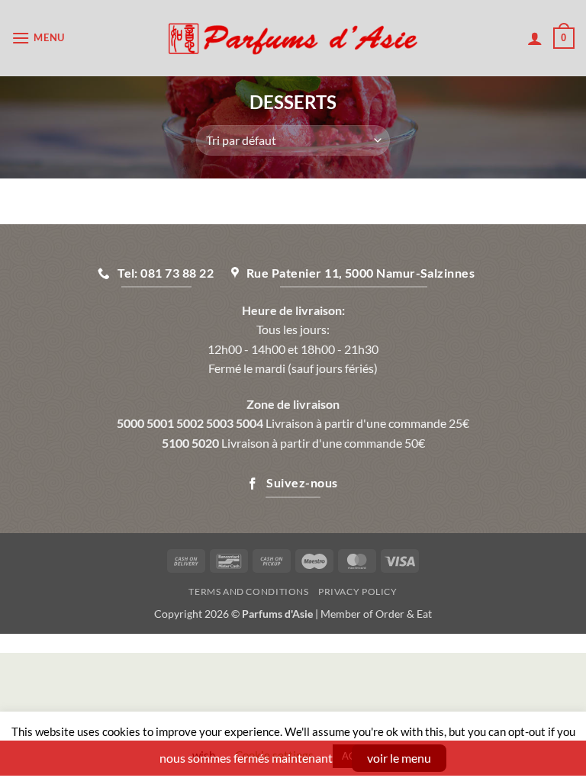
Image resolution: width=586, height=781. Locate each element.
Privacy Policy (358, 591)
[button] (38, 37)
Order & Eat (403, 613)
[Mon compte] (535, 38)
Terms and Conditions (248, 591)
